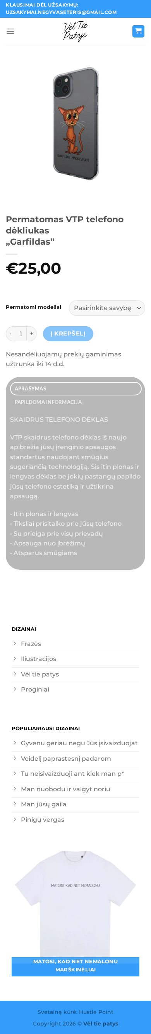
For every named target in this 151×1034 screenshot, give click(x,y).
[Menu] (10, 31)
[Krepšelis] (138, 31)
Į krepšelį (68, 333)
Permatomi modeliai (33, 307)
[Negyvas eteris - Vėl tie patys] (75, 31)
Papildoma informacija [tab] (48, 402)
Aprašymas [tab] (30, 388)
